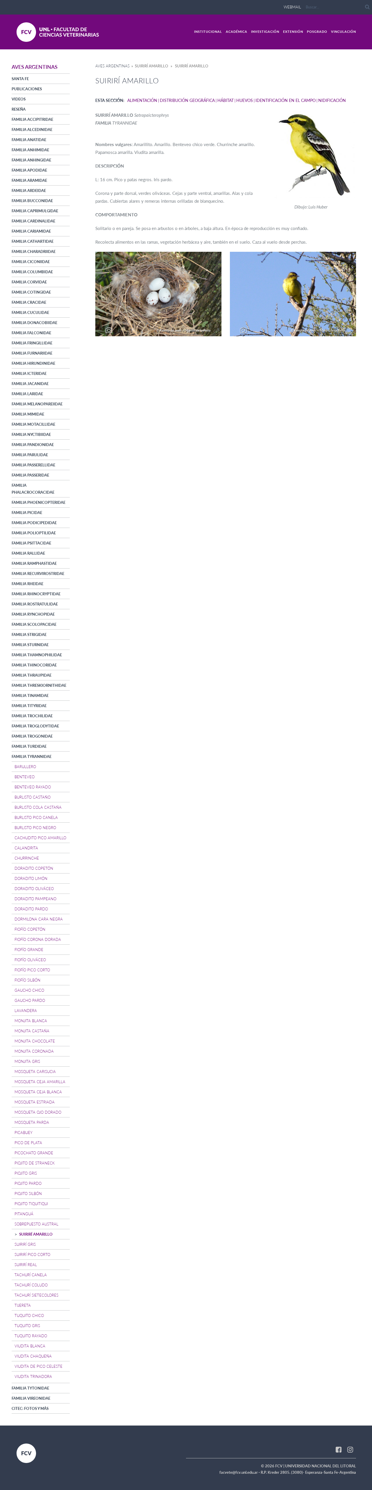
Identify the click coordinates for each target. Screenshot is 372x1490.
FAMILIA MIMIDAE (28, 414)
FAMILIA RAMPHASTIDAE (34, 563)
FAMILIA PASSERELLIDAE (33, 465)
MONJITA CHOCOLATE (35, 1041)
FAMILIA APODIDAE (29, 170)
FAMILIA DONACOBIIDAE (34, 322)
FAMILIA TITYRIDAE (29, 705)
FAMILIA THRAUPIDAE (31, 675)
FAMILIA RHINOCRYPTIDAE (36, 594)
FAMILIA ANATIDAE (29, 139)
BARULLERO (25, 766)
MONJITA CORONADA (34, 1051)
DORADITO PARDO (31, 909)
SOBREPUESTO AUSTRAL (36, 1224)
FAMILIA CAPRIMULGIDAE (35, 211)
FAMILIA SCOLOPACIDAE (34, 624)
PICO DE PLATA (28, 1142)
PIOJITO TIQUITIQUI (31, 1203)
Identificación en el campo (285, 100)
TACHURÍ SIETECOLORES (36, 1295)
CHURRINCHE (27, 858)
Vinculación (343, 31)
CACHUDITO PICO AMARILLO (40, 837)
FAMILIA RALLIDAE (28, 553)
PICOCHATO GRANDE (34, 1153)
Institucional (208, 31)
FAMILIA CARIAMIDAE (31, 231)
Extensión (293, 31)
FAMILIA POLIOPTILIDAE (34, 533)
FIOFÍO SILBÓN (27, 980)
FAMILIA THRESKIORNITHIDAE (39, 685)
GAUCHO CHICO (29, 990)
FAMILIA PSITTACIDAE (31, 543)
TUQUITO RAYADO (31, 1335)
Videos (19, 99)
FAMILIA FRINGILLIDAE (32, 343)
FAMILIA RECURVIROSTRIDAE (38, 573)
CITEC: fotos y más (30, 1408)
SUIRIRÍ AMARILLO (36, 1234)
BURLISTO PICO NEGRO (35, 827)
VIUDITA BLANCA (30, 1346)
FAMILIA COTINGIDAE (31, 292)
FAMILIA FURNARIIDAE (32, 353)
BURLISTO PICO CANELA (36, 817)
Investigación (265, 31)
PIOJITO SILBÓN (28, 1193)
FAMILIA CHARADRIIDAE (34, 251)
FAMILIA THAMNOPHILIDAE (37, 655)
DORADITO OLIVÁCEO (34, 888)
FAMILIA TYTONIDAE (30, 1388)
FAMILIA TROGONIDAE (32, 736)
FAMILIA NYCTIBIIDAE (31, 434)
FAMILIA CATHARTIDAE (32, 241)
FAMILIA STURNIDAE (30, 644)
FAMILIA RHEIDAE (27, 583)
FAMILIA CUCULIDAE (30, 312)
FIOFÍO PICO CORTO (32, 970)
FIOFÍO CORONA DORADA (38, 939)
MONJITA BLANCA (31, 1020)
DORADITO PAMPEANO (35, 898)
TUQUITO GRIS (27, 1325)
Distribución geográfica (187, 100)
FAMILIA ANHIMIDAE (30, 150)
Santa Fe (20, 78)
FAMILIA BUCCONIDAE (32, 200)
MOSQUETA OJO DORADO (38, 1112)
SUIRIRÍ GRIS (25, 1244)
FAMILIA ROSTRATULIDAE (35, 604)
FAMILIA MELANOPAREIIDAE (37, 404)
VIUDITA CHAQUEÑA (33, 1356)
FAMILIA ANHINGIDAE (31, 160)
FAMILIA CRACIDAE (29, 302)
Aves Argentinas (112, 66)
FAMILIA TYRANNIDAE (31, 756)
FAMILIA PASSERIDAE (30, 475)
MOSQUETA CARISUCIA (35, 1071)
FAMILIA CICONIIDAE (31, 261)
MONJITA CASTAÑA (32, 1031)
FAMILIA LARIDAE (27, 393)
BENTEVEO (25, 776)
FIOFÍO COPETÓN (30, 929)
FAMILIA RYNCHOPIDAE (33, 614)
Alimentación (142, 100)
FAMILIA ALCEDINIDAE (32, 129)
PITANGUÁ (24, 1214)
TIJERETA (23, 1305)
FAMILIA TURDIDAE (29, 746)
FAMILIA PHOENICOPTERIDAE (38, 502)
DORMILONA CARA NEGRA (39, 919)
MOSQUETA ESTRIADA (35, 1102)
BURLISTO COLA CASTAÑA (38, 807)
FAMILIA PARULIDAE (30, 454)
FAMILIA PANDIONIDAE (33, 444)
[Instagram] (350, 1449)
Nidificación (332, 100)
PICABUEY (24, 1132)
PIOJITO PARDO (28, 1183)
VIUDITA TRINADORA (33, 1376)
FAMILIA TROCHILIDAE (32, 715)
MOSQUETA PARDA (32, 1122)
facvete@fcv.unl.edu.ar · (240, 1472)
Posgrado (317, 31)
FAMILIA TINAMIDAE (30, 695)
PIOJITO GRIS (26, 1173)
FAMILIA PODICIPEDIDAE (34, 522)
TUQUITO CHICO (29, 1315)
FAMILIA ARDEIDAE (29, 190)
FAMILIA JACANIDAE (30, 383)
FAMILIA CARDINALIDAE (33, 221)
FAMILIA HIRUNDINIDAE (33, 363)
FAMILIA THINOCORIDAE (34, 665)
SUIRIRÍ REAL (26, 1264)
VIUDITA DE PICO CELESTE (38, 1366)
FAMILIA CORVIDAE (29, 282)
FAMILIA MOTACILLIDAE (33, 424)
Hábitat (225, 100)
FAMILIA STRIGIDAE (29, 634)
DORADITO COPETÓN (34, 868)
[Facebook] (338, 1449)
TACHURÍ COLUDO (31, 1285)
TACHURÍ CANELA (31, 1274)
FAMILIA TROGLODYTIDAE (35, 726)
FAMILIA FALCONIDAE (31, 332)
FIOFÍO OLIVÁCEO (30, 959)
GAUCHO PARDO (30, 1000)
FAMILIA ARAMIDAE (29, 180)
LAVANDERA (26, 1010)
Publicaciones (27, 89)
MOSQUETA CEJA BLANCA (38, 1092)
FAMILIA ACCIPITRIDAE (32, 119)
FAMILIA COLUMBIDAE (32, 271)
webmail (292, 7)
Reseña (19, 109)
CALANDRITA (26, 848)
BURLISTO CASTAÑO (33, 797)
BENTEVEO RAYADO (33, 787)
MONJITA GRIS (27, 1061)
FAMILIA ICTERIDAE (29, 373)
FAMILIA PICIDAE (27, 512)
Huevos (244, 100)
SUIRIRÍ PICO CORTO (32, 1254)
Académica (236, 31)
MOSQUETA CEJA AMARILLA (40, 1081)
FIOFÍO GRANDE (29, 949)
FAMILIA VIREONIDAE (31, 1398)
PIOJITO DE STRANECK (35, 1163)
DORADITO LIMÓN (31, 878)
